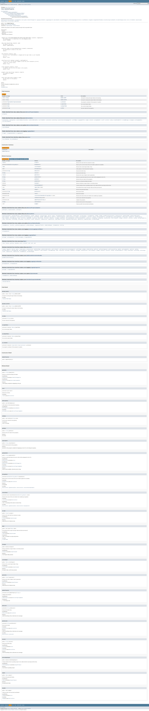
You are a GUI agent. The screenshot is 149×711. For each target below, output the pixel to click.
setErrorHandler (114, 218)
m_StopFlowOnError (117, 120)
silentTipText (27, 219)
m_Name (87, 120)
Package (6, 1)
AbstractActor (29, 118)
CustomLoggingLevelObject (36, 229)
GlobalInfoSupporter (31, 19)
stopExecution (44, 219)
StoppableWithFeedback (98, 19)
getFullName (36, 216)
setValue (36, 197)
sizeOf (32, 219)
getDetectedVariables (135, 215)
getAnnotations (118, 215)
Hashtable (9, 164)
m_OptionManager (5, 127)
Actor (80, 19)
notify (20, 243)
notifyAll (25, 243)
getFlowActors (13, 216)
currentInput (37, 166)
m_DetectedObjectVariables (22, 120)
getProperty (4, 209)
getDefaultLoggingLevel (20, 225)
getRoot (77, 216)
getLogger (4, 237)
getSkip (94, 216)
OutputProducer (4, 21)
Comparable (16, 21)
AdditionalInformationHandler (7, 19)
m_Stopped (131, 120)
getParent (54, 216)
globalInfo (37, 181)
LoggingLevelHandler (41, 19)
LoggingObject (31, 131)
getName (41, 216)
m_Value (62, 108)
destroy (49, 215)
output (36, 189)
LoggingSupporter (49, 19)
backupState (37, 164)
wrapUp (36, 203)
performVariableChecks (80, 218)
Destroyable (24, 19)
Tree (15, 1)
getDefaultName (126, 215)
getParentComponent (61, 216)
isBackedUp (28, 218)
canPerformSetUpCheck (25, 215)
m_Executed (48, 120)
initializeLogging (19, 237)
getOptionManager (30, 225)
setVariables (8, 219)
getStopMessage (109, 216)
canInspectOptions (15, 215)
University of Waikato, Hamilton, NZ (13, 709)
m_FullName (74, 120)
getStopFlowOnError (101, 216)
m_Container (63, 101)
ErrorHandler (132, 19)
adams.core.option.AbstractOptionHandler (15, 14)
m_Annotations (5, 120)
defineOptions (38, 168)
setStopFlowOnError (142, 218)
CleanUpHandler (18, 19)
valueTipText (37, 201)
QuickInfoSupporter (64, 19)
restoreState (37, 195)
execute (36, 172)
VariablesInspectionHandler (110, 19)
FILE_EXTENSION (5, 139)
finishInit (12, 225)
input (36, 187)
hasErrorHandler (5, 218)
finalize (7, 243)
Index (23, 1)
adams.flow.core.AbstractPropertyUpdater (18, 16)
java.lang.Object (4, 11)
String (7, 97)
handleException (138, 216)
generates (37, 174)
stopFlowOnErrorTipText (60, 219)
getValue (36, 179)
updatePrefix (80, 219)
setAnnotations (107, 218)
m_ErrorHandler (42, 120)
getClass (12, 243)
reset (36, 193)
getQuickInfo (5, 460)
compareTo (37, 215)
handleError (131, 216)
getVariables (125, 216)
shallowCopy (14, 219)
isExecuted (34, 218)
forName (96, 215)
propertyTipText (11, 209)
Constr (11, 4)
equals (53, 215)
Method (15, 4)
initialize (23, 218)
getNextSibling (47, 216)
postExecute (37, 191)
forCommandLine (90, 215)
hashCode (17, 243)
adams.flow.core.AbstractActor (14, 15)
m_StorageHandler (138, 120)
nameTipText (62, 218)
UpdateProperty (5, 151)
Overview (2, 1)
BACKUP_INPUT (63, 97)
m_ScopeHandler (97, 120)
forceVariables (83, 215)
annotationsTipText (6, 215)
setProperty (18, 209)
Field (9, 4)
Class (3, 162)
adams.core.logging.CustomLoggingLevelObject (14, 13)
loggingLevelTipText (39, 225)
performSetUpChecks (70, 218)
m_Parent (91, 120)
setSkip (135, 218)
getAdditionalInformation (108, 215)
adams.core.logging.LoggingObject (10, 12)
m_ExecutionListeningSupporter (64, 120)
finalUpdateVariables (60, 215)
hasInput (36, 183)
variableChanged (95, 219)
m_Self (102, 120)
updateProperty (38, 199)
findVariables (69, 215)
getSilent (89, 216)
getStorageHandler (117, 216)
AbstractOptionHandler (33, 125)
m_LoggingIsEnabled (11, 133)
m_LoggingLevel (19, 133)
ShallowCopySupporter (73, 19)
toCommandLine (56, 225)
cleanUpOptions (5, 225)
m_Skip (111, 120)
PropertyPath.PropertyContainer (14, 101)
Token (3, 166)
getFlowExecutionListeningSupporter (25, 216)
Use (13, 1)
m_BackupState (12, 120)
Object (16, 164)
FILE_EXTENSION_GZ (14, 139)
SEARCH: (134, 3)
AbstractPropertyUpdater (10, 24)
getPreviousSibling (70, 216)
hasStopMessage (13, 218)
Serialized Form (4, 87)
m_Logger (4, 133)
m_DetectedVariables (33, 120)
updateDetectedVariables (71, 219)
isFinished (46, 218)
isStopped (57, 218)
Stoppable (91, 19)
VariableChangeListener (121, 19)
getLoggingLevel (10, 237)
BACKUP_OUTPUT (64, 99)
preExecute (88, 218)
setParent (125, 218)
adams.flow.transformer (10, 7)
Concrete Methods (23, 159)
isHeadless (51, 218)
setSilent (130, 218)
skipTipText (37, 219)
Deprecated (19, 1)
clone (3, 243)
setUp (3, 219)
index (19, 218)
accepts (36, 162)
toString (62, 225)
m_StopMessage (125, 120)
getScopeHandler (83, 216)
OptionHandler (57, 19)
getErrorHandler (5, 216)
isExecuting (40, 218)
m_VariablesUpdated (6, 121)
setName (120, 218)
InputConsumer (139, 19)
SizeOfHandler (85, 19)
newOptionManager (48, 225)
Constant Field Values (6, 298)
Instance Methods (14, 159)
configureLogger (43, 215)
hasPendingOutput (38, 185)
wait (29, 243)
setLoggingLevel (5, 231)
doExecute (37, 170)
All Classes (2, 3)
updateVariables (87, 219)
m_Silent (107, 120)
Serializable (11, 21)
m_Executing (54, 120)
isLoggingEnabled (28, 237)
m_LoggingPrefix (81, 120)
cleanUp (32, 215)
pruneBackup (94, 218)
